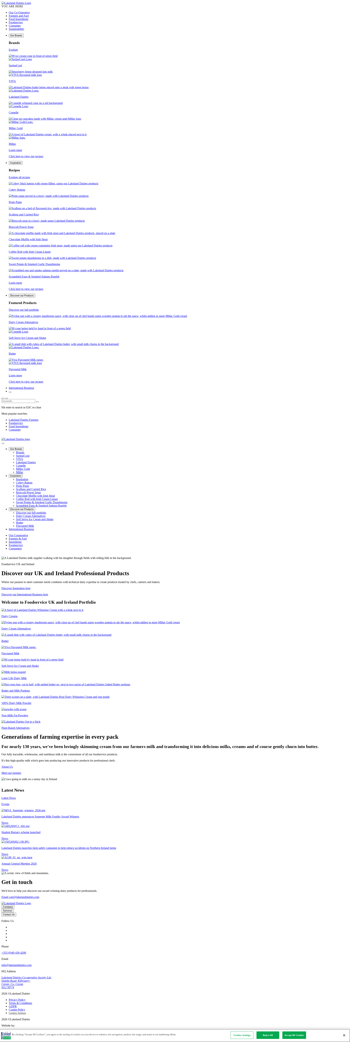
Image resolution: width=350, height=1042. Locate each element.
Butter (19, 522)
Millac (19, 472)
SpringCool (22, 455)
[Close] (344, 1035)
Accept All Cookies (294, 1035)
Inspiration (15, 163)
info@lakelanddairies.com (16, 965)
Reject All (268, 1035)
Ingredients (15, 541)
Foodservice (16, 22)
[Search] (10, 392)
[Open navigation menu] (6, 398)
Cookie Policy (17, 1009)
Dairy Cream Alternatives (30, 516)
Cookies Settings (17, 1013)
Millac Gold (23, 468)
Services (7, 910)
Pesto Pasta (22, 485)
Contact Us (9, 914)
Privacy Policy (17, 999)
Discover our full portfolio (31, 512)
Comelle (21, 465)
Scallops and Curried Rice (31, 489)
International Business (21, 387)
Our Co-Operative (19, 12)
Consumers (15, 548)
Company (8, 906)
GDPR (13, 1006)
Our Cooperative (18, 535)
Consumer (15, 25)
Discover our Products (22, 295)
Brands (20, 452)
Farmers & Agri (18, 538)
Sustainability (16, 28)
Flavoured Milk (25, 525)
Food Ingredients (18, 19)
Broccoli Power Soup (28, 492)
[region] (175, 1035)
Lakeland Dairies (26, 462)
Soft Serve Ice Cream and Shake (34, 519)
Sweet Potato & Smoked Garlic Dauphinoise (41, 502)
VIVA (19, 459)
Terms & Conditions (20, 1003)
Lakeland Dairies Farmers (23, 419)
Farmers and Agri (19, 15)
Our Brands (16, 35)
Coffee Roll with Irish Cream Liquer (37, 499)
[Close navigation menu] (2, 443)
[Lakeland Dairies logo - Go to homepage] (16, 3)
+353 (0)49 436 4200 (13, 952)
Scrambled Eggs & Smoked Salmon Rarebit (41, 505)
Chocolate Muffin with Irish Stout (35, 495)
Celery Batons (24, 482)
